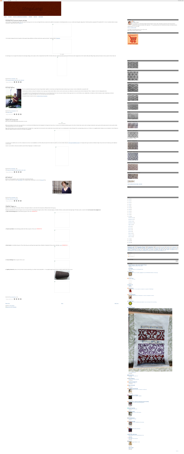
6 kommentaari (14, 110)
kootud (157, 247)
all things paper (131, 271)
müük (19, 80)
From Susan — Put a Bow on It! (133, 375)
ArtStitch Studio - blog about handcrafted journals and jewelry (139, 401)
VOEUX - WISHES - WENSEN (136, 395)
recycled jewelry (145, 249)
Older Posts (116, 303)
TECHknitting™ (131, 301)
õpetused (155, 250)
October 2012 (130, 221)
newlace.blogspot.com (131, 250)
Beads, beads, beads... (132, 421)
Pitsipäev (130, 285)
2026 (130, 199)
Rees (134, 21)
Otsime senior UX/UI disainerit (133, 438)
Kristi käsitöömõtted (132, 294)
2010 (129, 240)
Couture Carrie (131, 278)
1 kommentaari (14, 78)
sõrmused (151, 249)
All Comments (131, 256)
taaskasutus (174, 247)
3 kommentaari (13, 168)
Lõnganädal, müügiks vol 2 (11, 206)
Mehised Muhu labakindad (136, 428)
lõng (17, 80)
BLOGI (5, 16)
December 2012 (131, 217)
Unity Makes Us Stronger (132, 418)
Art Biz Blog (131, 268)
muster (136, 248)
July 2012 (130, 226)
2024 (130, 200)
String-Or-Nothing (132, 307)
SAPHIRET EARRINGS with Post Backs (138, 422)
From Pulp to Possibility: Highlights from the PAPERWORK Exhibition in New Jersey (145, 272)
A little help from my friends (133, 408)
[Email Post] (16, 78)
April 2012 (130, 231)
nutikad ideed (22, 80)
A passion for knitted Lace (133, 381)
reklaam (129, 249)
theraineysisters (131, 375)
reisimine (172, 249)
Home (62, 303)
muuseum (172, 248)
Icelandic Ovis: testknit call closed (134, 379)
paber (168, 248)
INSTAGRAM (41, 16)
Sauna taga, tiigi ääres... (10, 87)
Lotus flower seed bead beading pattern (138, 402)
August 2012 (130, 224)
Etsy (176, 249)
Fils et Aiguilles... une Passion (133, 395)
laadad (15, 80)
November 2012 (131, 219)
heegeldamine (145, 250)
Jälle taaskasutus (9, 177)
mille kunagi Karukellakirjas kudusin (74, 142)
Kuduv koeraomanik (132, 385)
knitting (8, 112)
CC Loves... (134, 279)
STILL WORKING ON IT (132, 372)
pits (140, 248)
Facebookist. (58, 38)
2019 (129, 204)
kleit (163, 248)
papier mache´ (166, 249)
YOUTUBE (10, 16)
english (161, 249)
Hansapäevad (9, 80)
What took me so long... (132, 382)
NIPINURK (30, 16)
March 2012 (130, 233)
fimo (164, 250)
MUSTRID (35, 16)
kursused (162, 247)
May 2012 (130, 229)
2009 (130, 242)
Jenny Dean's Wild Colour (133, 434)
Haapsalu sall (131, 284)
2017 (129, 207)
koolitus (168, 247)
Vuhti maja (136, 250)
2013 (129, 214)
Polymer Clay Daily (132, 408)
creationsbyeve (131, 288)
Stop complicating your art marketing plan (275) (136, 269)
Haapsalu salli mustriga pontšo (12, 119)
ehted (148, 248)
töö (176, 248)
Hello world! (130, 448)
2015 (129, 211)
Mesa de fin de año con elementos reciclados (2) (139, 389)
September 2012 (131, 222)
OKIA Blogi (130, 437)
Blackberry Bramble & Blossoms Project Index (135, 265)
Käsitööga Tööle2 (157, 248)
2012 (129, 216)
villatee (130, 427)
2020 (130, 202)
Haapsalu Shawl (141, 247)
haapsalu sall (131, 247)
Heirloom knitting (160, 250)
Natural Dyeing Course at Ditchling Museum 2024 (136, 435)
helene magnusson (132, 378)
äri (165, 248)
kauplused (12, 80)
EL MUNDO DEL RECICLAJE (133, 388)
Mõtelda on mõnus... (132, 411)
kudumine (11, 112)
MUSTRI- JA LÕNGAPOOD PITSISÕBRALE (20, 16)
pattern (139, 249)
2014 (129, 212)
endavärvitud (134, 249)
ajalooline (140, 250)
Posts (130, 254)
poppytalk (130, 441)
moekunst (149, 250)
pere (152, 250)
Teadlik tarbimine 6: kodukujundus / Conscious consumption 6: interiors (143, 295)
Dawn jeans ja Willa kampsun (136, 412)
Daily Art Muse (131, 447)
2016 (129, 209)
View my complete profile (132, 27)
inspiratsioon (130, 248)
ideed (144, 248)
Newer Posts (8, 303)
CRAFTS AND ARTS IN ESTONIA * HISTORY (135, 184)
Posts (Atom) (12, 305)
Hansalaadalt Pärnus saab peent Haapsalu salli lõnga (16, 20)
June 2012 (130, 228)
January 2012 (130, 236)
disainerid (156, 249)
